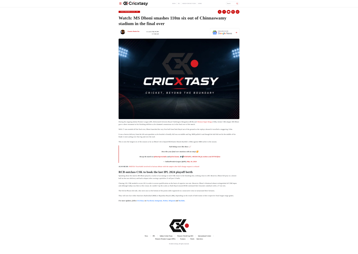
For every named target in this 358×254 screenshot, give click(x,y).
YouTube (182, 201)
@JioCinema (174, 157)
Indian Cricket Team (189, 3)
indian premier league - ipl (129, 11)
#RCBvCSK (196, 157)
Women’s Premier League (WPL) (165, 239)
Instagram (158, 201)
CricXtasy (140, 201)
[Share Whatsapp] (237, 12)
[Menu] (120, 3)
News (174, 3)
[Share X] (220, 12)
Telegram (172, 201)
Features (183, 239)
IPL (179, 3)
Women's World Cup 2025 (185, 236)
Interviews (200, 239)
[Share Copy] (233, 12)
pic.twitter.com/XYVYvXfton (210, 157)
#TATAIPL (187, 157)
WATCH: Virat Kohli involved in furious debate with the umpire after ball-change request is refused (164, 166)
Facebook (150, 201)
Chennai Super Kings (204, 122)
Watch (192, 239)
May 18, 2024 (192, 161)
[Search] (237, 3)
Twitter (165, 201)
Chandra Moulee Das (133, 31)
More (200, 3)
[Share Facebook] (224, 12)
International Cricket (204, 236)
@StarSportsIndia (160, 157)
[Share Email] (228, 12)
